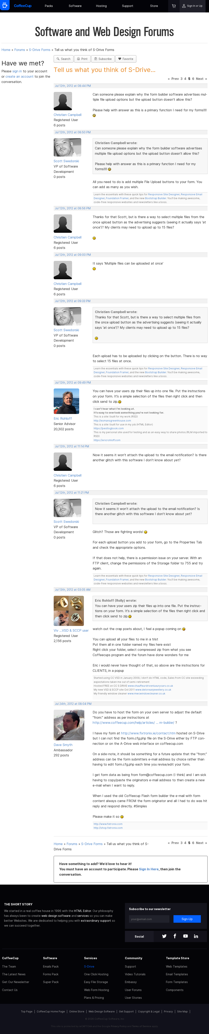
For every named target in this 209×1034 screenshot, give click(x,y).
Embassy (131, 982)
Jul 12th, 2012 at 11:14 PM (72, 446)
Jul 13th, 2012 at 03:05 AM (72, 589)
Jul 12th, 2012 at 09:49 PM (73, 382)
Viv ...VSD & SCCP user (71, 630)
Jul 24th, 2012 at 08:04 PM (73, 703)
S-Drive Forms (39, 50)
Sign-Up (187, 919)
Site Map (182, 1011)
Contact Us (10, 990)
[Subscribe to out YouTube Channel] (185, 936)
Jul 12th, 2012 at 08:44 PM (73, 85)
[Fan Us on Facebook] (175, 936)
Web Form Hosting (96, 990)
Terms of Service (141, 1026)
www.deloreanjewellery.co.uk (153, 689)
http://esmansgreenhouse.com (112, 420)
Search (64, 59)
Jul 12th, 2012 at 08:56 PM (73, 208)
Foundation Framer (117, 198)
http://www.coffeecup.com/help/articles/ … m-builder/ (133, 723)
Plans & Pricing (94, 997)
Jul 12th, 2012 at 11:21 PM (72, 492)
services (83, 915)
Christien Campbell (67, 115)
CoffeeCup (10, 958)
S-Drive (89, 966)
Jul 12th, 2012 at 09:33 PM (72, 301)
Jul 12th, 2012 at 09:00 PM (73, 254)
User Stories (133, 997)
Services (90, 958)
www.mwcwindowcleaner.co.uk (146, 693)
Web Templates (176, 966)
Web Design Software (102, 1011)
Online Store (76, 1011)
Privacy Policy (119, 1026)
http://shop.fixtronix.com (108, 827)
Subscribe (104, 59)
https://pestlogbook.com (109, 428)
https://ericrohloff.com (107, 440)
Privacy (168, 1011)
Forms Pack (50, 974)
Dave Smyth (63, 745)
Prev (175, 79)
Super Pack (51, 982)
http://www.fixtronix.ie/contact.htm (148, 733)
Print (84, 59)
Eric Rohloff (63, 418)
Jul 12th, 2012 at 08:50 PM (73, 132)
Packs (49, 6)
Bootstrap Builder (155, 198)
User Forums (133, 990)
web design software (56, 915)
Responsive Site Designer (164, 194)
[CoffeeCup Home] (23, 6)
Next (199, 79)
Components (174, 990)
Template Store (177, 958)
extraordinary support (96, 920)
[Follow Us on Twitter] (164, 936)
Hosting (101, 6)
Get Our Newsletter (15, 982)
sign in (17, 71)
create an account (19, 76)
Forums (19, 50)
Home (5, 50)
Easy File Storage (96, 982)
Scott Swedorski (66, 161)
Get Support (126, 1011)
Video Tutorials (135, 974)
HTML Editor (82, 911)
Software (75, 6)
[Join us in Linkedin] (196, 936)
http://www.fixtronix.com (108, 823)
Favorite (127, 59)
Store (154, 6)
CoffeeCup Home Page (51, 1011)
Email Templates (177, 974)
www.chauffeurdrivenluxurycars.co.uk (150, 685)
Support (127, 6)
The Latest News (14, 974)
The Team (9, 966)
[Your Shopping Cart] (174, 6)
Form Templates (177, 982)
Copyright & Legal (149, 1011)
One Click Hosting (96, 974)
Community (133, 958)
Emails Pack (51, 966)
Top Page (26, 1011)
